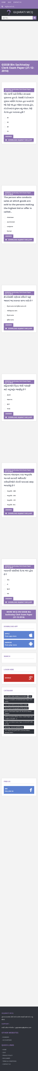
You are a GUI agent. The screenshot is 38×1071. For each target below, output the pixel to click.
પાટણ (8, 409)
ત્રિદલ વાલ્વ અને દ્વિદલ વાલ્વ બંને (16, 306)
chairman (10, 217)
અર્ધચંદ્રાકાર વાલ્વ (12, 311)
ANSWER (8, 136)
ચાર (8, 593)
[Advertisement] (19, 40)
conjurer (10, 226)
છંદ (30, 696)
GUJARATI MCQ (22, 12)
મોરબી (8, 395)
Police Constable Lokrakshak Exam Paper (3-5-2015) (19, 701)
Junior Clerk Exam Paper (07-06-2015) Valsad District (18, 712)
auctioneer (11, 222)
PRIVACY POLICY (8, 1055)
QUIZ (9, 2)
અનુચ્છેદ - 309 (11, 491)
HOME (3, 2)
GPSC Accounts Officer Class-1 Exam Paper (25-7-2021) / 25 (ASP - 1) (19, 718)
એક (8, 580)
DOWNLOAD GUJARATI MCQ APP (20, 140)
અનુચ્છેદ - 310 (11, 495)
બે (7, 584)
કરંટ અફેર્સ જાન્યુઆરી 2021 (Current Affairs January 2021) (17, 731)
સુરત (8, 404)
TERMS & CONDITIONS (9, 1061)
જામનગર (9, 399)
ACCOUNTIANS (7, 1040)
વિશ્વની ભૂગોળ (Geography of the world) (16, 708)
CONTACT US (17, 2)
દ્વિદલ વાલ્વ (10, 320)
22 (7, 122)
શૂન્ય (8, 589)
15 (7, 131)
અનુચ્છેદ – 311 (11, 500)
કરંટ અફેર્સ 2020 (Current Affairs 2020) (16, 705)
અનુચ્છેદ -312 (11, 505)
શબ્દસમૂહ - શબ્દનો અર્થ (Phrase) (14, 727)
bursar (9, 231)
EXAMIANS (6, 1037)
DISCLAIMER (6, 1058)
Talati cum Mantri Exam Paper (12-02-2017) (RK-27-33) (19, 723)
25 (7, 118)
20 (7, 127)
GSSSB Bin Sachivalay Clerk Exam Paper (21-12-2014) (18, 90)
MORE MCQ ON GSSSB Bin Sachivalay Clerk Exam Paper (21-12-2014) (18, 614)
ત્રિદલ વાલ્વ (10, 315)
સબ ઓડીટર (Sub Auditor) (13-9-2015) (16, 696)
